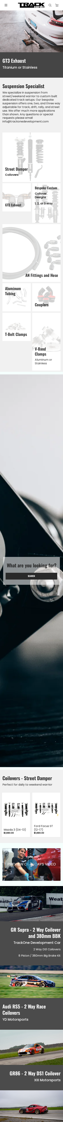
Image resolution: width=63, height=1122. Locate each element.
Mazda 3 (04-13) (15, 830)
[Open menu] (5, 5)
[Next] (57, 815)
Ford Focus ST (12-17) (43, 828)
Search (31, 576)
